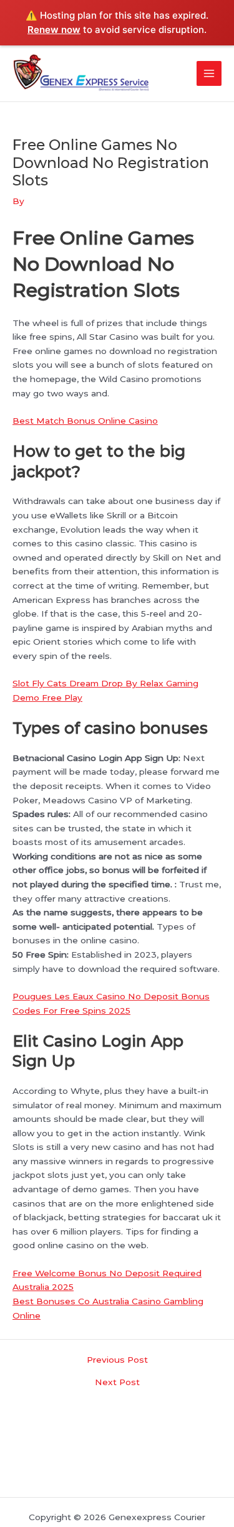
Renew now (53, 29)
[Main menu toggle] (209, 73)
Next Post (117, 1382)
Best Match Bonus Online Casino (85, 421)
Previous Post (117, 1360)
